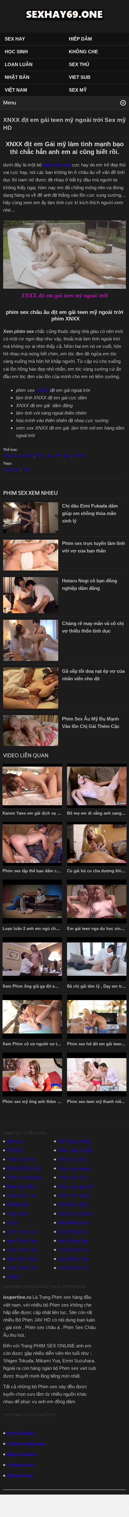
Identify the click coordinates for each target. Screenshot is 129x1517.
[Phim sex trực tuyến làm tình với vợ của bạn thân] (30, 554)
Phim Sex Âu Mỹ (18, 455)
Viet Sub (79, 77)
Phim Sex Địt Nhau (54, 455)
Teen (27, 469)
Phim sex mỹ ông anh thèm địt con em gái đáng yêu (53, 1101)
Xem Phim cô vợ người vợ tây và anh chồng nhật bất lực (58, 1044)
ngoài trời (11, 469)
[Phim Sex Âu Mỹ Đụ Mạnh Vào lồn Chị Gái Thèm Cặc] (30, 730)
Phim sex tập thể (75, 1186)
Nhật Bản (17, 77)
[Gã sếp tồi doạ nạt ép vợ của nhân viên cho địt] (30, 687)
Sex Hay (15, 38)
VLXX (12, 1222)
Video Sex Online (75, 1213)
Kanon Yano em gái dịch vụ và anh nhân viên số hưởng (57, 813)
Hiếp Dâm (80, 38)
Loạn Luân (19, 64)
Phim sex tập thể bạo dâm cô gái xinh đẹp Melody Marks (58, 871)
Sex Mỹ (78, 90)
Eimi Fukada (20, 1433)
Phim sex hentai (74, 1168)
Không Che (83, 51)
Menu (9, 103)
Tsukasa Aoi (20, 1464)
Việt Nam (16, 90)
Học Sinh (16, 51)
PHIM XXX (18, 1204)
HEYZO (15, 1150)
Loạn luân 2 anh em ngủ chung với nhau (42, 928)
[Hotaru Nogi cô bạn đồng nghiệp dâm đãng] (30, 594)
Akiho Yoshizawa (26, 1443)
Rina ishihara (21, 1454)
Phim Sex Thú (21, 1195)
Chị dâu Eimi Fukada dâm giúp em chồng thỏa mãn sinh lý (90, 513)
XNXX (42, 390)
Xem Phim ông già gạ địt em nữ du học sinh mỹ (49, 986)
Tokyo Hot (17, 1213)
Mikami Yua (19, 1475)
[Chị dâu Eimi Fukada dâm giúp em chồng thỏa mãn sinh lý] (30, 517)
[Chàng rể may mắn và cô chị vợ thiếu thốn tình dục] (30, 640)
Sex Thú (79, 64)
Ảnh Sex (15, 1141)
